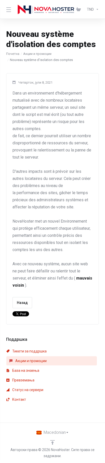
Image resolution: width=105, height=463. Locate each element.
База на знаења (25, 370)
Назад (22, 303)
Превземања (22, 380)
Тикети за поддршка (29, 351)
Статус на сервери (27, 390)
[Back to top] (52, 442)
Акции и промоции (37, 54)
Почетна (12, 54)
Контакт (18, 399)
